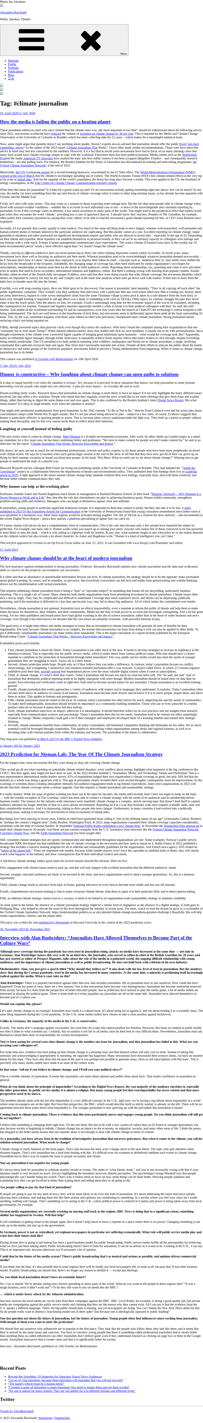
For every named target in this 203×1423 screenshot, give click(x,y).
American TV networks (38, 158)
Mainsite (13, 60)
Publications (15, 71)
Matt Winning (71, 436)
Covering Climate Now (14, 833)
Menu (124, 53)
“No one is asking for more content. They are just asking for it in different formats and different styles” (72, 1391)
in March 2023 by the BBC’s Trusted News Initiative (69, 739)
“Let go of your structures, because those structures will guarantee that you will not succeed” (65, 1380)
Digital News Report (170, 400)
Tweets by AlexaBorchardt (17, 1411)
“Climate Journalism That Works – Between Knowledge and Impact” (70, 636)
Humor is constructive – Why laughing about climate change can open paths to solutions (89, 374)
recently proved (50, 671)
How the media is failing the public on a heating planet (55, 121)
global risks (24, 179)
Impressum (45, 1418)
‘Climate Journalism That (82, 147)
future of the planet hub (16, 850)
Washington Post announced (181, 826)
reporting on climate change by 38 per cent (106, 133)
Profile (12, 64)
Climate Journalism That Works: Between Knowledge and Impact (72, 443)
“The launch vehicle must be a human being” (36, 1383)
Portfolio (13, 68)
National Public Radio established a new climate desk (106, 826)
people (45, 172)
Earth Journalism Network (57, 833)
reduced (56, 133)
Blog (11, 75)
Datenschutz (62, 1418)
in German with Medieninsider (54, 359)
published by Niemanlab (54, 922)
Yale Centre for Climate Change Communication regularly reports (76, 183)
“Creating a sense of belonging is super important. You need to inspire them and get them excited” (69, 1387)
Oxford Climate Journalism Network (175, 829)
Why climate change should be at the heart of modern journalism (66, 558)
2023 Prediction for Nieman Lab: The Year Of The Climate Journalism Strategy (81, 754)
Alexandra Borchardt (13, 12)
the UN (20, 172)
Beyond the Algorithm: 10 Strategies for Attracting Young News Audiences (55, 1376)
